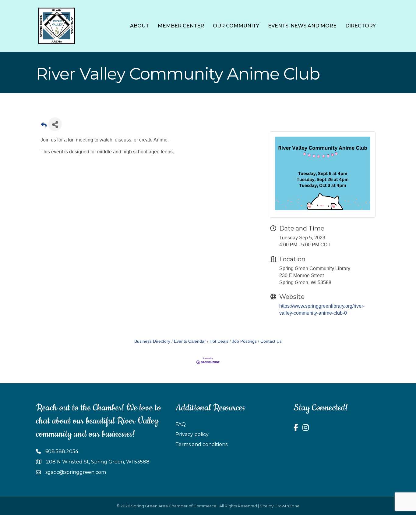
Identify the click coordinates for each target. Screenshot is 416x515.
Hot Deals (219, 341)
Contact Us (271, 341)
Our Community (236, 26)
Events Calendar (190, 341)
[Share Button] (55, 124)
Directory (360, 26)
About (139, 26)
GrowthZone (287, 505)
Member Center (181, 26)
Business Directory (152, 341)
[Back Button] (44, 126)
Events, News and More (302, 26)
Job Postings (244, 341)
